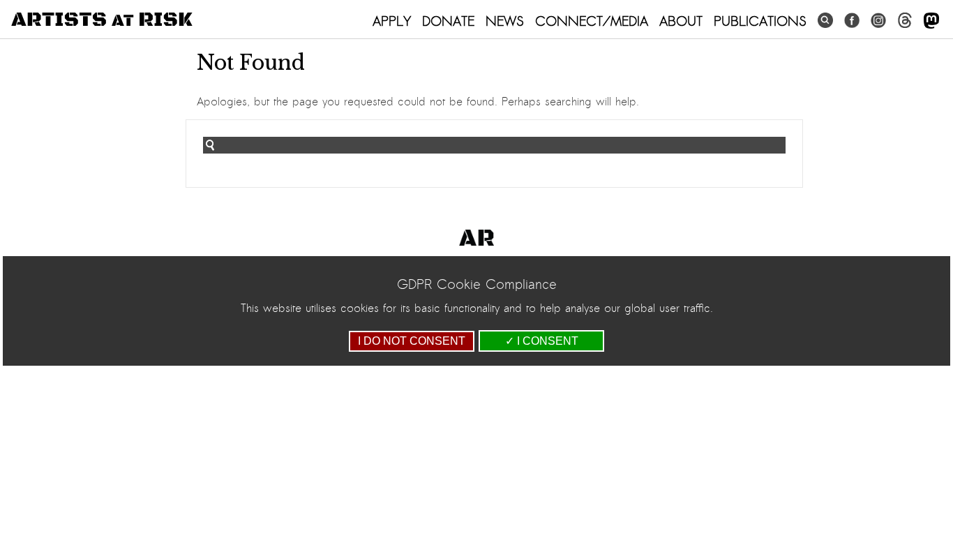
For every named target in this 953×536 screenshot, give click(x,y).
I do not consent (411, 341)
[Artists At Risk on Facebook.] (851, 20)
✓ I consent (541, 341)
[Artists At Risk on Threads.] (904, 20)
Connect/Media (591, 21)
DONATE (448, 21)
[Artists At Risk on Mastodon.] (931, 21)
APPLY (392, 21)
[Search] (825, 20)
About (681, 21)
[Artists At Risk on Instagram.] (878, 20)
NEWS (505, 21)
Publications (760, 21)
